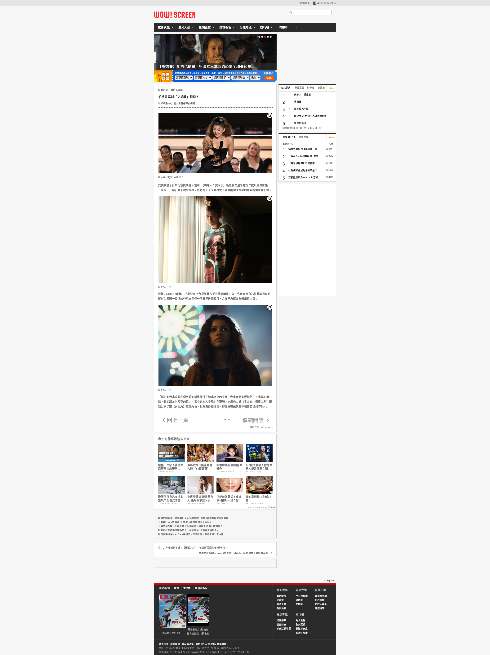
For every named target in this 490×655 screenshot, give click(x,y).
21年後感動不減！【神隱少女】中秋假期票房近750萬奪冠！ (195, 547)
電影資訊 (164, 27)
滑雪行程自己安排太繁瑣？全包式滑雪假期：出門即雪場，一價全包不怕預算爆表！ (170, 498)
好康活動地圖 (284, 628)
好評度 (321, 87)
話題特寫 (319, 608)
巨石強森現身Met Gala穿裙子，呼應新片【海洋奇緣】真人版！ (192, 534)
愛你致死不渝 (301, 108)
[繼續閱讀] (255, 420)
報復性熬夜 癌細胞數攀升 (229, 466)
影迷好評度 (302, 633)
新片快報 (281, 608)
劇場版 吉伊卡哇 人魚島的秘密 (310, 116)
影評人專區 (321, 604)
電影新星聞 (177, 90)
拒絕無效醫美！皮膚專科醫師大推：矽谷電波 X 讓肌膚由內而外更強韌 (229, 498)
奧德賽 (297, 101)
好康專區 (246, 27)
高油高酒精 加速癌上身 (259, 498)
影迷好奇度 (302, 628)
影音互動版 (201, 588)
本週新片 (281, 596)
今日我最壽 (302, 596)
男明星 (299, 600)
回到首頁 (305, 3)
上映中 (280, 600)
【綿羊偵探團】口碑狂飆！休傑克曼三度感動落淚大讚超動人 (190, 526)
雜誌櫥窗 (225, 27)
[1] (229, 419)
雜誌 (176, 588)
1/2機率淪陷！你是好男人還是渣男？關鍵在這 (259, 466)
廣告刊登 (163, 644)
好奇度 (310, 87)
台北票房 (286, 87)
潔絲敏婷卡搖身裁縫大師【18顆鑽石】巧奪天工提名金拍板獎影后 (200, 466)
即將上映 (281, 604)
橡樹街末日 (300, 123)
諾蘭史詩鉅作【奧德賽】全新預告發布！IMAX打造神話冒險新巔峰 (193, 518)
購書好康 (281, 624)
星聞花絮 (205, 27)
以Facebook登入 (326, 3)
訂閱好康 (281, 620)
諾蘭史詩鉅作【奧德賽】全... (303, 149)
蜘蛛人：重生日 (302, 94)
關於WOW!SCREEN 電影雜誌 (211, 644)
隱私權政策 (188, 644)
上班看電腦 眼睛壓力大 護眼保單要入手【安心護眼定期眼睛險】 (200, 498)
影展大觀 (319, 600)
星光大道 (184, 27)
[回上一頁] (175, 420)
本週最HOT (289, 137)
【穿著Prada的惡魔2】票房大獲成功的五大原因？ (185, 522)
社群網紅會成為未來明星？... (303, 170)
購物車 (283, 27)
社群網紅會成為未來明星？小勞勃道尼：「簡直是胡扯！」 (188, 530)
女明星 (299, 604)
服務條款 (175, 644)
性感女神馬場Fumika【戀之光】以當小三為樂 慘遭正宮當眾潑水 (233, 553)
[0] (225, 419)
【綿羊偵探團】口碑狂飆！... (303, 163)
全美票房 (299, 87)
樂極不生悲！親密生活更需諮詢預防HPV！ (170, 466)
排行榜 (264, 27)
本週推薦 (303, 137)
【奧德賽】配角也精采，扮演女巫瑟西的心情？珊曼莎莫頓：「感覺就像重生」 (222, 66)
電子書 (187, 588)
